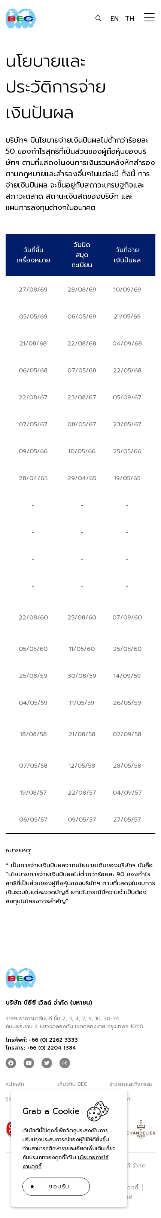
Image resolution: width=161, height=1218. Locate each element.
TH (129, 18)
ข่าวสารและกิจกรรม (130, 1084)
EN (114, 18)
